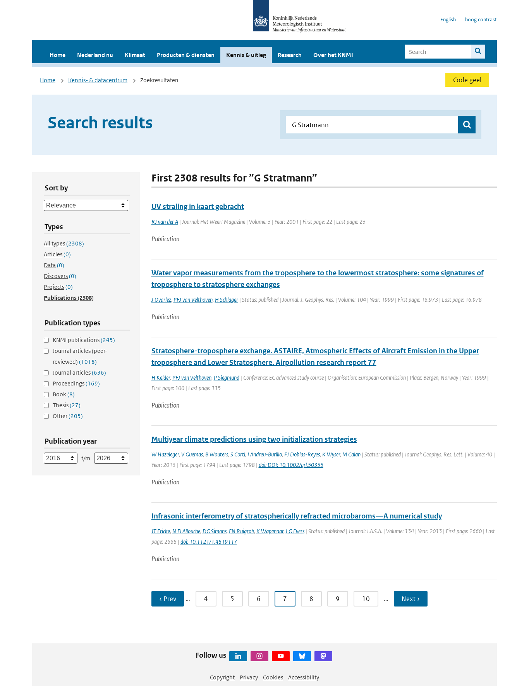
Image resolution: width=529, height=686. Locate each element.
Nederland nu (95, 55)
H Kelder (160, 377)
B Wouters (216, 454)
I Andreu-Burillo (264, 454)
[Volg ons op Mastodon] (323, 656)
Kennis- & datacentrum (97, 80)
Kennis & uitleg (246, 55)
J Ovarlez (161, 299)
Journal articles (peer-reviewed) (80, 356)
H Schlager (226, 299)
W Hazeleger (165, 454)
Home (57, 55)
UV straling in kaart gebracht (197, 206)
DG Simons (215, 531)
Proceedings (76, 383)
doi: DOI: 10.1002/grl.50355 (291, 464)
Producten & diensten (186, 55)
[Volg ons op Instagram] (259, 656)
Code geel (467, 80)
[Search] (478, 52)
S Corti (237, 454)
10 (366, 598)
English (448, 19)
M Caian (351, 454)
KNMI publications (84, 340)
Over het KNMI (333, 55)
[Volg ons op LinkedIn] (238, 656)
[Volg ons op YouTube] (280, 656)
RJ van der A (164, 221)
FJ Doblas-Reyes (302, 454)
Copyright (222, 677)
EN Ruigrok (241, 531)
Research (290, 55)
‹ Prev (167, 598)
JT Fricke (160, 531)
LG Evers (295, 531)
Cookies (273, 677)
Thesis (67, 405)
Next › (411, 598)
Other (68, 416)
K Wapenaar (269, 531)
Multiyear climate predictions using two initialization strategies (254, 439)
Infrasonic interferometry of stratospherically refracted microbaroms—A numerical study (296, 515)
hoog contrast (481, 19)
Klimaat (135, 55)
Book (64, 394)
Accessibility (303, 677)
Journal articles (79, 372)
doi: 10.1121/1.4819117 (208, 541)
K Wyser (331, 454)
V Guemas (192, 454)
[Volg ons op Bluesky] (302, 656)
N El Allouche (186, 531)
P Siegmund (226, 377)
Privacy (249, 677)
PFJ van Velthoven (193, 299)
